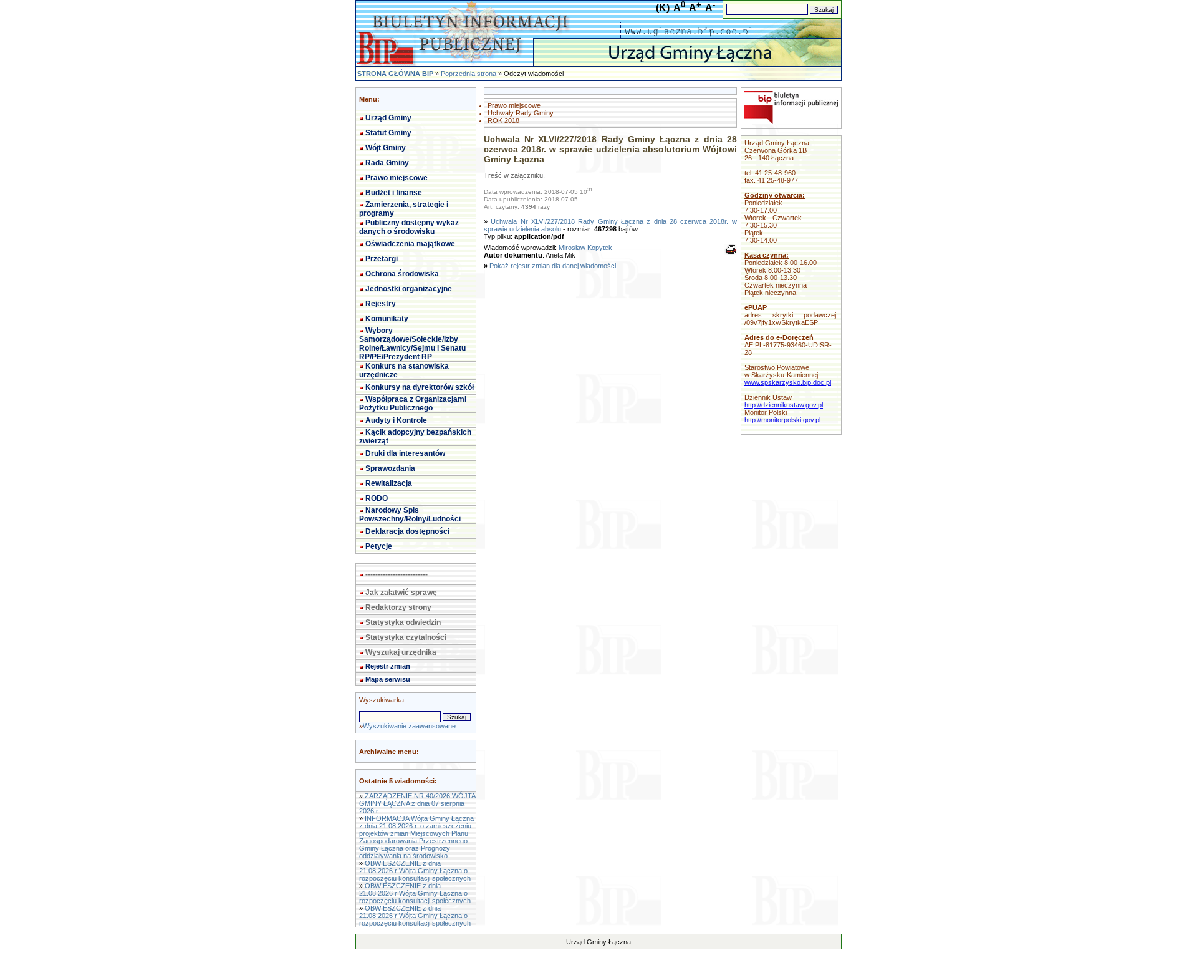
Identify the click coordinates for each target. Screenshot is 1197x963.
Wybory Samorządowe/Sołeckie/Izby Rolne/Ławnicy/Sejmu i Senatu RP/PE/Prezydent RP (412, 343)
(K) (663, 7)
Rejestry (380, 303)
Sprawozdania (390, 468)
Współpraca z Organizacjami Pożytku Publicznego (412, 403)
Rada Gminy (387, 162)
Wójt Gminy (385, 147)
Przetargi (381, 258)
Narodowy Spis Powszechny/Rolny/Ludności (410, 514)
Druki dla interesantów (405, 453)
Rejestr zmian (387, 666)
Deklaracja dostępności (407, 531)
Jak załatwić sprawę (401, 592)
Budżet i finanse (393, 192)
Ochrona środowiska (402, 273)
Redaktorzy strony (398, 607)
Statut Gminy (388, 132)
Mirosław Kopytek (585, 247)
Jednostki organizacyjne (408, 288)
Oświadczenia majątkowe (410, 244)
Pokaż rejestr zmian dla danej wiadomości (552, 265)
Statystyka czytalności (405, 637)
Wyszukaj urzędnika (400, 652)
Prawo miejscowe (396, 177)
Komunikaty (386, 318)
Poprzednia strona (468, 73)
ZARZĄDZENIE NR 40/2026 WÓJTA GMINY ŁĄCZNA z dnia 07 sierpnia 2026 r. (417, 803)
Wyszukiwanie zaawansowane (409, 726)
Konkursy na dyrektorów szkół (419, 387)
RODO (376, 498)
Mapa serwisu (387, 679)
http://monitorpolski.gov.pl (782, 419)
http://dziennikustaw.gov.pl (783, 405)
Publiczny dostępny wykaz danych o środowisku (409, 227)
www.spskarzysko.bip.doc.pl (787, 382)
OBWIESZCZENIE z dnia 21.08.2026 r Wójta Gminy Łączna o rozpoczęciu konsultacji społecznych (415, 870)
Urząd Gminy (388, 118)
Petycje (378, 546)
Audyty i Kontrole (396, 420)
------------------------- (396, 574)
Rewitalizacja (388, 483)
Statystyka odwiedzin (403, 622)
